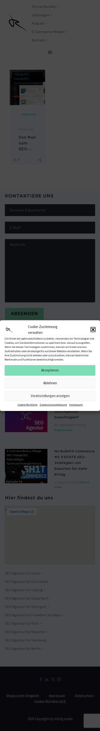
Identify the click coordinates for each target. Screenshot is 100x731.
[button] (93, 329)
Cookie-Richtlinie (27, 404)
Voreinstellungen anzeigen (50, 396)
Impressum (76, 404)
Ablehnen (50, 383)
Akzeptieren (50, 370)
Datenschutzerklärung (53, 404)
